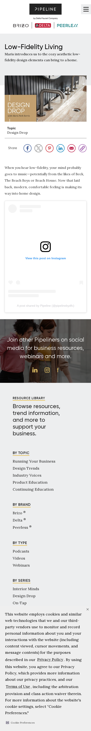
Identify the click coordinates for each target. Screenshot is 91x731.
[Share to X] (38, 148)
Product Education (30, 482)
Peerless (22, 527)
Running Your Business (34, 461)
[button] (20, 722)
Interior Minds (26, 588)
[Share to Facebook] (27, 148)
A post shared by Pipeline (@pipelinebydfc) (45, 305)
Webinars (21, 565)
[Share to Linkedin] (61, 148)
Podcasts (21, 551)
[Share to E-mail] (72, 148)
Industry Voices (27, 475)
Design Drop (17, 132)
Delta (19, 520)
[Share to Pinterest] (50, 148)
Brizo (19, 512)
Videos (19, 558)
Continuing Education (33, 489)
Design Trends (26, 468)
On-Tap (20, 602)
